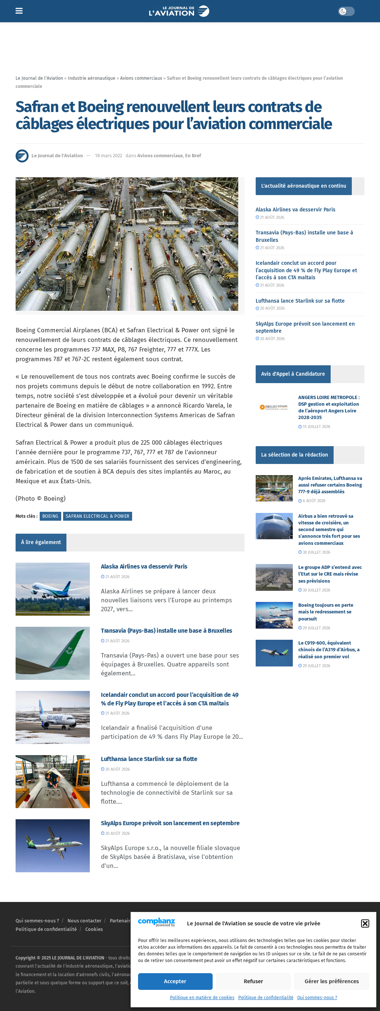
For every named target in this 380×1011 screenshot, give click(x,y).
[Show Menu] (19, 11)
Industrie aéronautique (91, 78)
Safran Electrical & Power (98, 516)
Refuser (253, 981)
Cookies (94, 929)
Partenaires (122, 920)
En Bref (193, 155)
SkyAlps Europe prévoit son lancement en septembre (170, 823)
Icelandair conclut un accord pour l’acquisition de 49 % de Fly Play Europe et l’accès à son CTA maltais (306, 270)
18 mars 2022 (108, 155)
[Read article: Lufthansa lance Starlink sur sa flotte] (53, 781)
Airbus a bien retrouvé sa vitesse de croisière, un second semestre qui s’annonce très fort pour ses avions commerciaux (329, 529)
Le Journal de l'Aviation (39, 78)
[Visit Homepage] (180, 11)
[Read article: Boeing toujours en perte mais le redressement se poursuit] (274, 615)
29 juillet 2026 (316, 628)
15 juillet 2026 (316, 426)
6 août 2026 (313, 500)
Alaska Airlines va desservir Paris (144, 566)
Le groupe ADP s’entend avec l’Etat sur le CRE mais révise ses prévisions (330, 573)
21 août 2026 (117, 576)
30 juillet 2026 (316, 552)
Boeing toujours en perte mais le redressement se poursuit (325, 611)
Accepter (175, 981)
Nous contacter (84, 920)
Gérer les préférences (332, 981)
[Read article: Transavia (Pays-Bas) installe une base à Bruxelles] (53, 653)
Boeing (50, 516)
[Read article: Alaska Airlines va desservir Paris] (53, 589)
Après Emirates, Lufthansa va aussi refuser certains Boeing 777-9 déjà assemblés (330, 484)
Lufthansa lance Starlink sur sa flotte (149, 759)
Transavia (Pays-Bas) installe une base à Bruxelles (166, 630)
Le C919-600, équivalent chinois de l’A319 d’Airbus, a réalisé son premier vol (329, 649)
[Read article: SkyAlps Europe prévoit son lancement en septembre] (53, 845)
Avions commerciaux (141, 78)
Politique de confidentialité (266, 997)
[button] (365, 923)
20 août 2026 (117, 769)
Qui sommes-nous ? (317, 997)
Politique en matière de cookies (202, 997)
